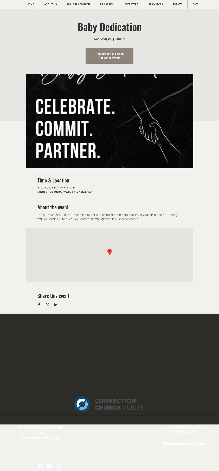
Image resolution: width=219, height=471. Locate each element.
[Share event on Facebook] (39, 304)
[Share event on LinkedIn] (55, 304)
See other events (109, 57)
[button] (50, 4)
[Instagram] (58, 466)
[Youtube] (49, 466)
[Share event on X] (47, 304)
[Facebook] (40, 466)
